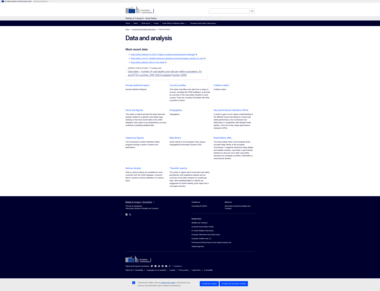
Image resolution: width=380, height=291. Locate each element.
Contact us (178, 266)
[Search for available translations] (196, 55)
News (136, 23)
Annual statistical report (137, 85)
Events (156, 23)
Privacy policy (184, 270)
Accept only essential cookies (234, 284)
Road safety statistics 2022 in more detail (147, 62)
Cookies (172, 270)
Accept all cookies (209, 284)
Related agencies (198, 246)
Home (128, 23)
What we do (145, 23)
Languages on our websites (156, 270)
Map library (175, 137)
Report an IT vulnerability (134, 270)
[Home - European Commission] (141, 10)
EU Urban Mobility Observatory (203, 231)
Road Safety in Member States (173, 23)
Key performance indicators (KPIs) (231, 110)
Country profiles (178, 85)
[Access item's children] (186, 23)
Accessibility (208, 270)
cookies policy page (167, 283)
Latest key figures (134, 137)
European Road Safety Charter (203, 227)
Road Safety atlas (222, 137)
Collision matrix (221, 85)
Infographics (176, 110)
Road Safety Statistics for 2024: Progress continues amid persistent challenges (163, 54)
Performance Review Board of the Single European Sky (211, 242)
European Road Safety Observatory (203, 23)
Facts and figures (134, 110)
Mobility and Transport (200, 223)
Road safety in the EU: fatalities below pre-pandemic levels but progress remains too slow (167, 58)
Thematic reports (178, 168)
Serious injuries (133, 168)
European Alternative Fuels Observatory (206, 235)
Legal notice (196, 270)
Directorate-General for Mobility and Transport (237, 207)
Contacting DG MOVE (199, 206)
